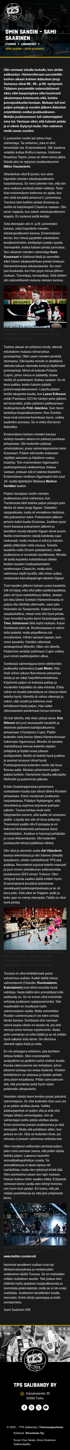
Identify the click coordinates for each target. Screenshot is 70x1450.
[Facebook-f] (24, 1407)
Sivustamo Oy (34, 1433)
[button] (62, 6)
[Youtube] (46, 1407)
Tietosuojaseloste (51, 1427)
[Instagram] (31, 1407)
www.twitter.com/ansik (20, 1256)
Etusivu (10, 43)
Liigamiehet (28, 43)
